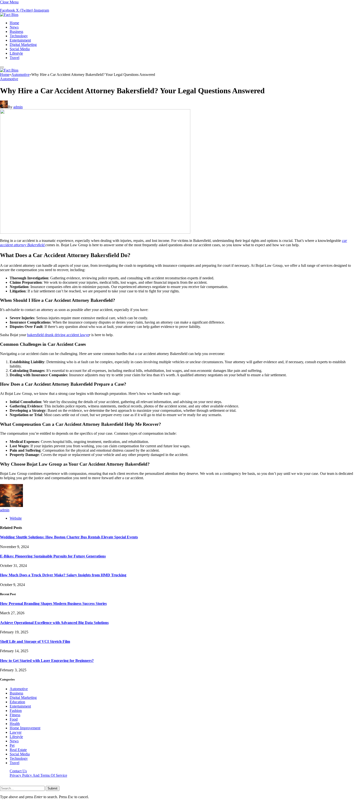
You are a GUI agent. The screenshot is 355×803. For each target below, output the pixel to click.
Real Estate (18, 750)
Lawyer (15, 732)
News (14, 27)
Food (14, 719)
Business (16, 31)
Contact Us (18, 771)
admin (18, 107)
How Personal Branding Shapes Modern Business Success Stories (53, 603)
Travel (14, 58)
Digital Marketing (23, 45)
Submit (52, 788)
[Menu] (2, 67)
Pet (12, 745)
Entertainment (20, 40)
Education (17, 702)
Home (14, 23)
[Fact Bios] (9, 15)
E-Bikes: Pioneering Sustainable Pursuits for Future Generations (53, 556)
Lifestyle (16, 53)
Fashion (16, 711)
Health (15, 724)
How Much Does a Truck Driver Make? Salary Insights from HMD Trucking (63, 575)
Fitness (15, 715)
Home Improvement (25, 728)
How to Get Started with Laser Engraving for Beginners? (47, 660)
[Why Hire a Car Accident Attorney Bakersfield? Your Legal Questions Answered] (95, 232)
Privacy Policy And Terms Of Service (38, 775)
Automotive (9, 79)
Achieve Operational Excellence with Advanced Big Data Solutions (54, 623)
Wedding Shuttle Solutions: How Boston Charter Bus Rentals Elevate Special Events (69, 537)
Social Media (20, 49)
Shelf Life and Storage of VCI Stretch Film (35, 641)
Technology (19, 36)
